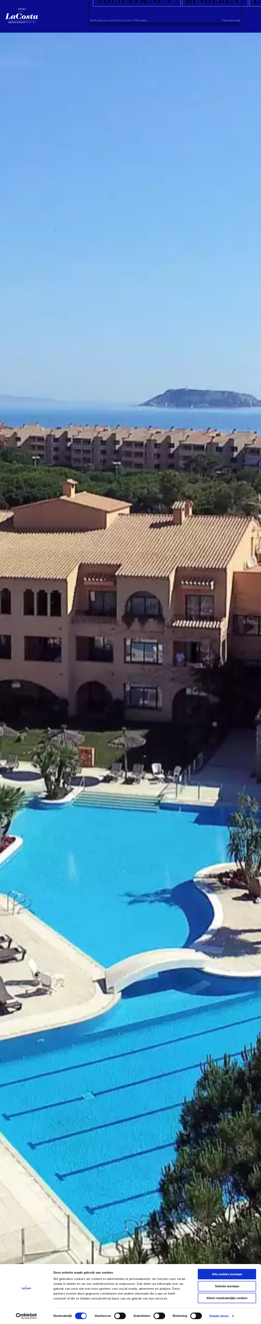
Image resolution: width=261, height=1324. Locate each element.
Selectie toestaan (227, 1286)
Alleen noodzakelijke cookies (227, 1298)
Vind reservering (231, 20)
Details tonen (218, 1316)
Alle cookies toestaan (227, 1274)
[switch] (120, 1316)
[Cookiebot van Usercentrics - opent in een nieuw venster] (26, 1316)
